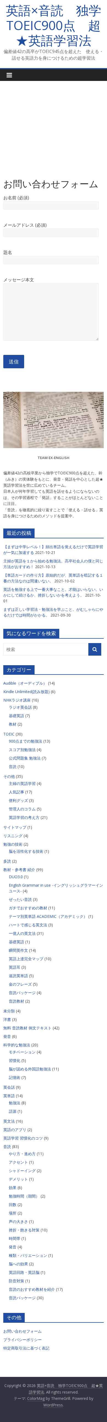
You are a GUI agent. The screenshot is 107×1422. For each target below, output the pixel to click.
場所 (12, 1213)
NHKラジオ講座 (17, 700)
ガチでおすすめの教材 (28, 907)
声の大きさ (18, 1221)
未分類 (9, 1011)
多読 (7, 861)
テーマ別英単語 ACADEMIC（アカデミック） (48, 916)
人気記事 (16, 792)
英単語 (9, 1095)
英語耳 (14, 967)
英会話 (9, 1087)
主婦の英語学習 (22, 783)
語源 (12, 1111)
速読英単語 (18, 975)
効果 (12, 1187)
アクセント (18, 1162)
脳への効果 (18, 1263)
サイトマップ (14, 827)
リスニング (12, 835)
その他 (9, 776)
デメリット (18, 1179)
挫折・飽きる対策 (24, 1230)
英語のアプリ (14, 1129)
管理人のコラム (22, 808)
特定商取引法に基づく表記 (26, 1348)
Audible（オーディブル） (25, 683)
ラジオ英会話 (20, 707)
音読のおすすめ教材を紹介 (32, 1289)
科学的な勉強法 (16, 1044)
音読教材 (16, 1001)
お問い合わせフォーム (22, 1331)
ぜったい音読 (20, 899)
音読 (12, 766)
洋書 (7, 1019)
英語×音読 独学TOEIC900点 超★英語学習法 (53, 25)
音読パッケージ (22, 992)
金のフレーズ (20, 984)
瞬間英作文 (18, 950)
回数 (12, 1204)
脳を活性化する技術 (26, 851)
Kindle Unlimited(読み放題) (26, 691)
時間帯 (14, 1238)
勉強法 (14, 1102)
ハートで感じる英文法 (28, 924)
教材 (12, 724)
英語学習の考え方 (24, 817)
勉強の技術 (12, 844)
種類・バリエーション (28, 1255)
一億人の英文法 (22, 933)
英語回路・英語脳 (24, 1272)
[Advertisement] (53, 125)
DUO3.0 (16, 876)
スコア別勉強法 (22, 749)
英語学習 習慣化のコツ (23, 1138)
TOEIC (9, 734)
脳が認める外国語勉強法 (30, 1068)
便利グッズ (18, 800)
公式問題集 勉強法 (25, 758)
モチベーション (22, 1052)
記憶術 (14, 1077)
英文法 (9, 1121)
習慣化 (14, 1060)
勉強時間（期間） (24, 1196)
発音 (7, 1036)
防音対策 (16, 1280)
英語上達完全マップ (26, 958)
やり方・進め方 (22, 1153)
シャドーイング (22, 1170)
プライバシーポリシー (22, 1339)
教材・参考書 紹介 (19, 869)
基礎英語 (16, 715)
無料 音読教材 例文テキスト (27, 1027)
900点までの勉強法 (25, 741)
